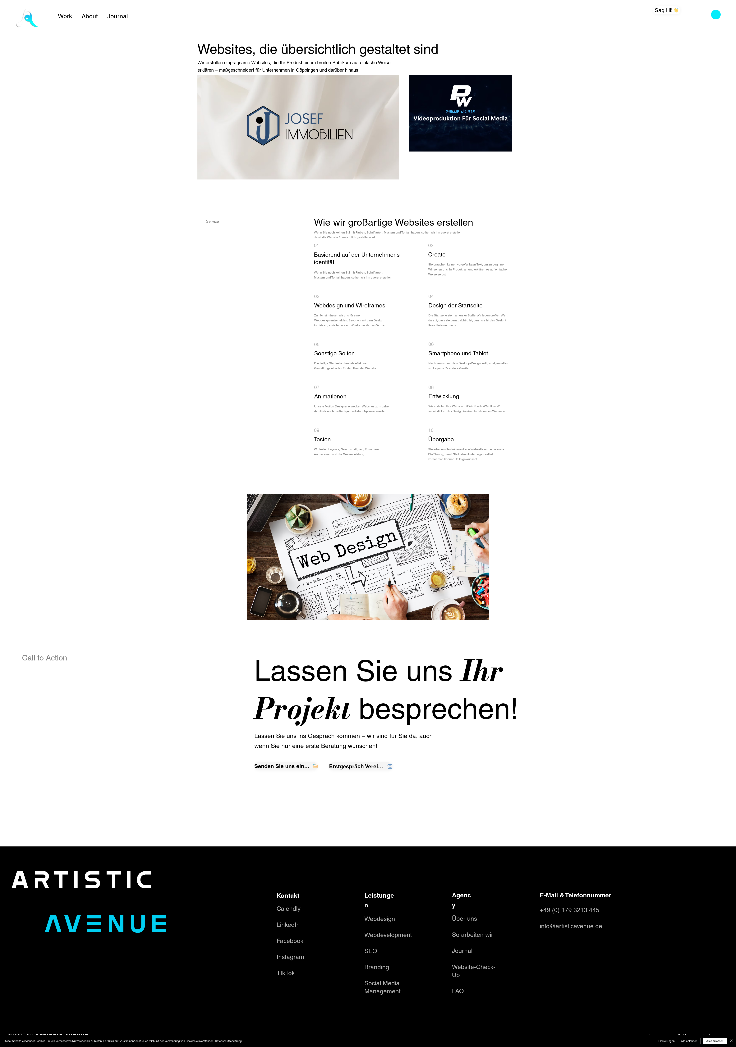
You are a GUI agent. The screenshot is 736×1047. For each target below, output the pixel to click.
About (90, 16)
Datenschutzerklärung (228, 1041)
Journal (117, 16)
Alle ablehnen (689, 1041)
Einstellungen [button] (666, 1041)
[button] (716, 14)
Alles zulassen (715, 1041)
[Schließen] (731, 1041)
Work (65, 16)
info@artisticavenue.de (571, 926)
